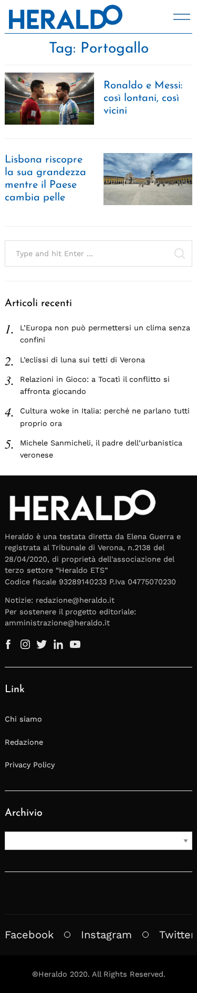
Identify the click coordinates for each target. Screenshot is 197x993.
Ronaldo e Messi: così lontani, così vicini (143, 98)
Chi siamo (23, 719)
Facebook (29, 934)
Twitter (177, 934)
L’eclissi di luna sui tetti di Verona (82, 360)
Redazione (24, 742)
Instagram (106, 934)
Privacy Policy (30, 765)
